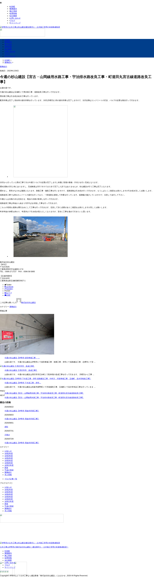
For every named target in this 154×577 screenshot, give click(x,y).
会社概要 (13, 16)
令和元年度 (9, 465)
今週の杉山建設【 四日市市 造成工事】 (21, 370)
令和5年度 (9, 461)
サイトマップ (15, 23)
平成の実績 (9, 470)
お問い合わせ (15, 18)
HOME (12, 7)
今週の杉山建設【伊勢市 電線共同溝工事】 (22, 411)
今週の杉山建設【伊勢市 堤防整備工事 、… (22, 358)
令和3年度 (9, 456)
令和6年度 (9, 463)
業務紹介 (13, 307)
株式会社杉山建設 (28, 302)
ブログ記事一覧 (11, 479)
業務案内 (13, 9)
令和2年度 (9, 453)
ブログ (12, 20)
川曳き (7, 435)
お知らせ (8, 451)
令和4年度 (9, 458)
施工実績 (13, 11)
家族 (6, 468)
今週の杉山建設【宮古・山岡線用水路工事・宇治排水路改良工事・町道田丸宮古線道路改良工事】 (44, 393)
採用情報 (13, 13)
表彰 (6, 427)
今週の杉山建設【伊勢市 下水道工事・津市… (23, 383)
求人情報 (8, 475)
